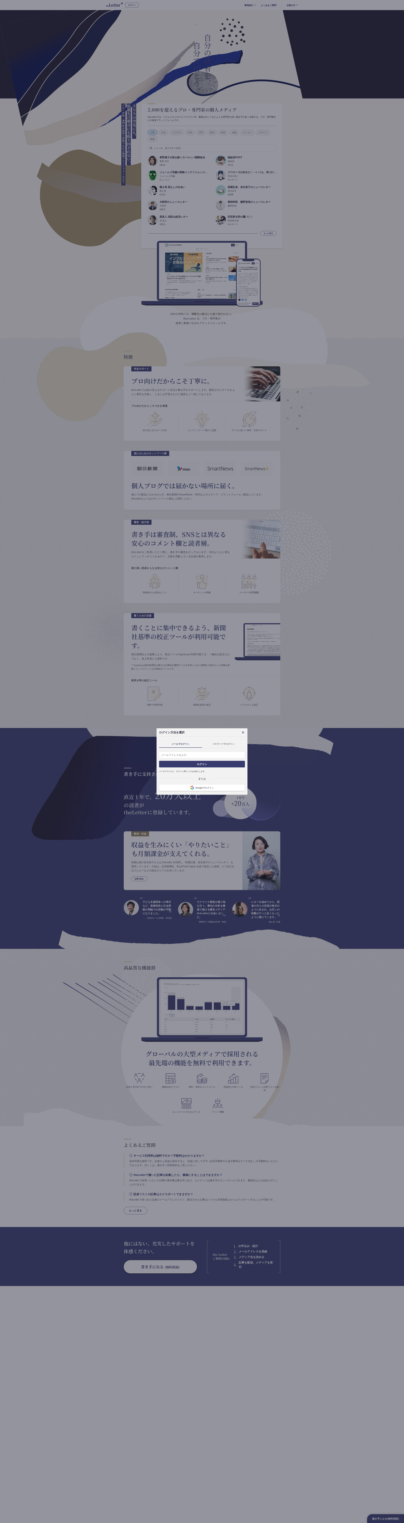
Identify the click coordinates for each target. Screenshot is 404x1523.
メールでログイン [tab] (180, 743)
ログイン (202, 764)
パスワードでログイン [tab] (223, 743)
